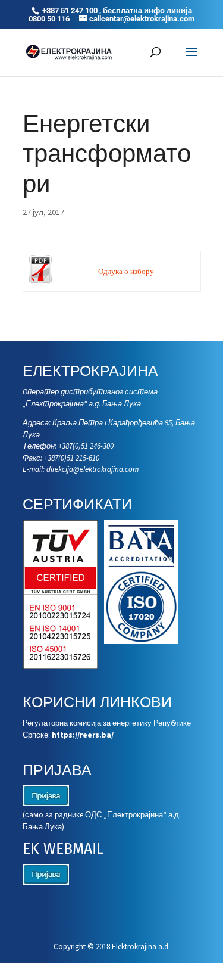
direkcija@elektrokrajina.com (92, 469)
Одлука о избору (126, 271)
